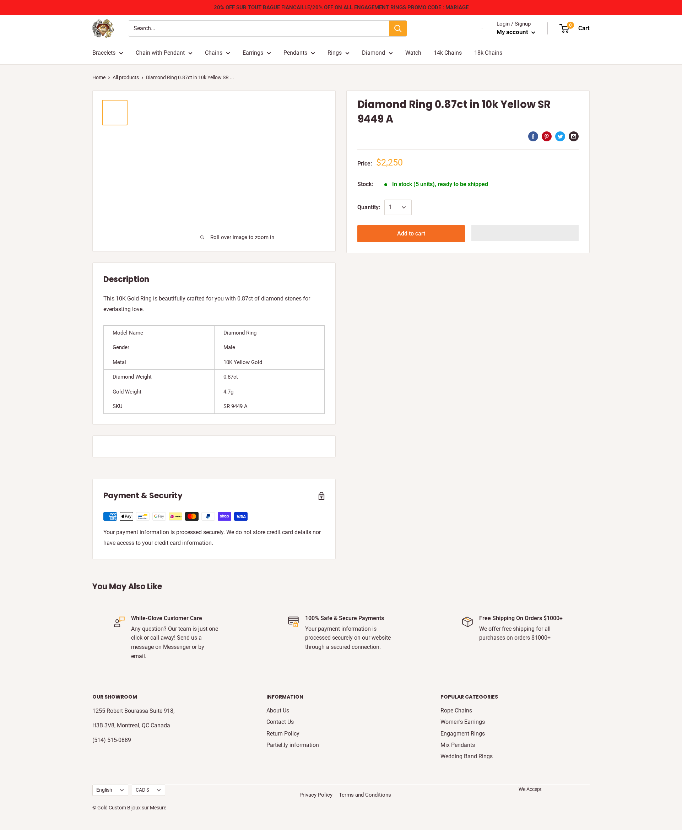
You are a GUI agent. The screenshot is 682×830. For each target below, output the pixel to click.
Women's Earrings (462, 721)
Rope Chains (456, 710)
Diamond (373, 52)
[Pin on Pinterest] (547, 136)
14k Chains (448, 52)
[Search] (398, 28)
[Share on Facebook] (533, 136)
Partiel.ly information (292, 745)
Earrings (253, 52)
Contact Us (280, 721)
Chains (213, 52)
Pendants (295, 52)
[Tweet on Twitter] (560, 136)
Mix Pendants (457, 745)
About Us (277, 710)
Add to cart (411, 233)
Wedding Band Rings (466, 756)
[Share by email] (574, 136)
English (104, 790)
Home (98, 77)
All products (126, 77)
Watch (413, 52)
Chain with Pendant (160, 52)
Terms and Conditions (365, 795)
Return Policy (282, 733)
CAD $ (142, 790)
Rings (335, 52)
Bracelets (103, 52)
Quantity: (368, 207)
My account (513, 32)
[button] (525, 233)
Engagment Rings (462, 733)
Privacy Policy (315, 795)
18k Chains (488, 52)
